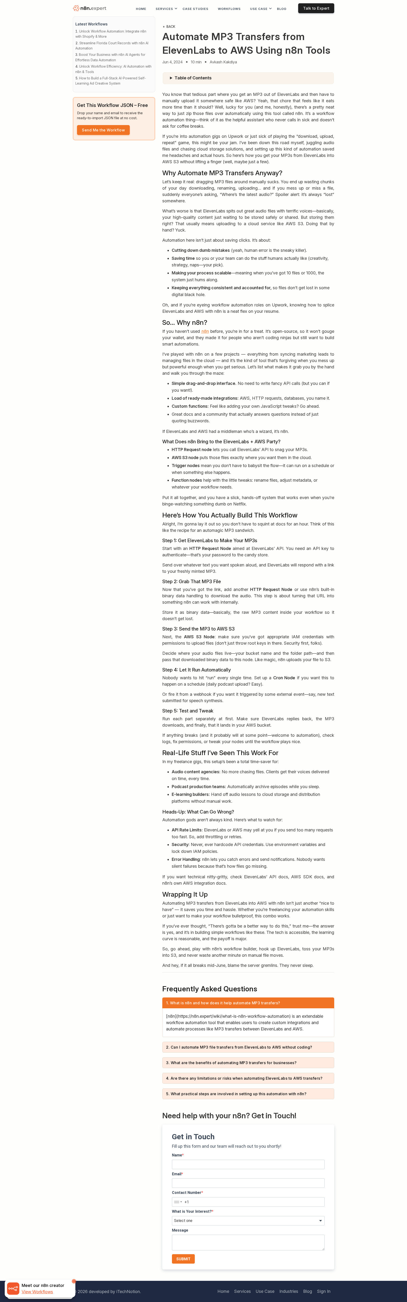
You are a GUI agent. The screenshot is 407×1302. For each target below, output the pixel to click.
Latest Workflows (91, 24)
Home (141, 9)
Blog (281, 9)
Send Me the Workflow (103, 130)
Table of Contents (193, 77)
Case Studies (195, 9)
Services (164, 9)
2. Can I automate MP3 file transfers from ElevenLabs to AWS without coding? (239, 1047)
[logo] (90, 8)
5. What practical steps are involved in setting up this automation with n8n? (236, 1093)
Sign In (323, 1291)
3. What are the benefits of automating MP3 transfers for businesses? (231, 1062)
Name (177, 1155)
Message (180, 1230)
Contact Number (186, 1192)
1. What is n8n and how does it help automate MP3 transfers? (223, 1003)
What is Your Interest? (192, 1211)
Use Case (259, 9)
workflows (229, 9)
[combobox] (177, 1202)
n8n (205, 331)
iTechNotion (128, 1291)
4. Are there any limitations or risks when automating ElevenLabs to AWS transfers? (244, 1078)
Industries (288, 1291)
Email (176, 1174)
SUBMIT (183, 1259)
